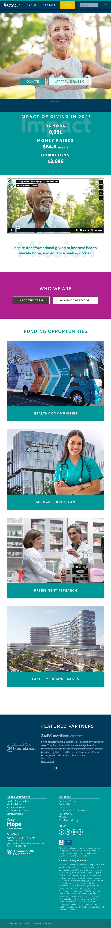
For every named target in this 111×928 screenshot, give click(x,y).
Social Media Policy (68, 820)
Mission (63, 817)
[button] (106, 5)
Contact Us (64, 804)
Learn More (47, 758)
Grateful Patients (15, 814)
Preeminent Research (17, 807)
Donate (62, 807)
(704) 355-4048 (19, 846)
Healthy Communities (18, 801)
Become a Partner (68, 801)
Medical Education (16, 804)
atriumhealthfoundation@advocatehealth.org (25, 843)
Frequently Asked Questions (73, 811)
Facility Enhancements (18, 811)
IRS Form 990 (65, 814)
